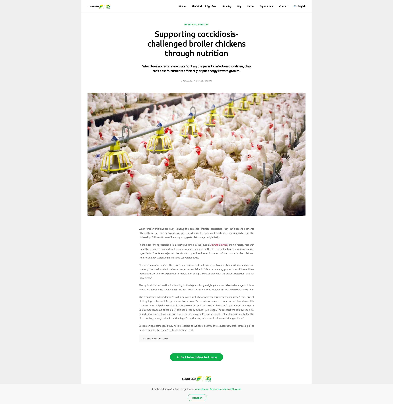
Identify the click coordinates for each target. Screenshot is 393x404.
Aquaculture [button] (266, 6)
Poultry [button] (227, 6)
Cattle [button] (250, 6)
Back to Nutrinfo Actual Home (199, 357)
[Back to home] (99, 6)
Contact (283, 6)
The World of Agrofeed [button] (204, 6)
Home (182, 6)
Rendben (197, 397)
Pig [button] (239, 6)
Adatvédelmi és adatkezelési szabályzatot (218, 388)
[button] (299, 6)
